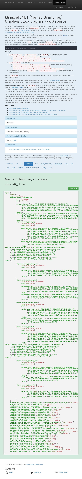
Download (42, 2)
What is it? (21, 2)
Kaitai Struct (64, 156)
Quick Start (32, 2)
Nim (72, 164)
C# (17, 164)
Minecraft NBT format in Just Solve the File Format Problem (30, 149)
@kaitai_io (37, 473)
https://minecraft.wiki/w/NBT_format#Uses (19, 32)
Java (36, 164)
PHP (14, 168)
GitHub (11, 473)
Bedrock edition (55, 81)
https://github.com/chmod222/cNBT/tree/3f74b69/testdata (28, 112)
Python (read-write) (32, 168)
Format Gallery (60, 2)
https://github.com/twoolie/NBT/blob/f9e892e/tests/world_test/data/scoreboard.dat (37, 110)
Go (22, 164)
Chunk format (25, 30)
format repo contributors (34, 465)
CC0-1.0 (14, 140)
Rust (50, 168)
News (50, 2)
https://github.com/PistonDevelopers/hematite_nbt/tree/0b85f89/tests (33, 114)
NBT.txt (65, 35)
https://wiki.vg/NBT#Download (19, 108)
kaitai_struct (64, 472)
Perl (8, 168)
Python (20, 168)
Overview (9, 164)
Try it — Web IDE (58, 7)
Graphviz (29, 164)
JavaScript (58, 164)
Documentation (72, 7)
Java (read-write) (46, 164)
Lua (66, 164)
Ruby (44, 168)
